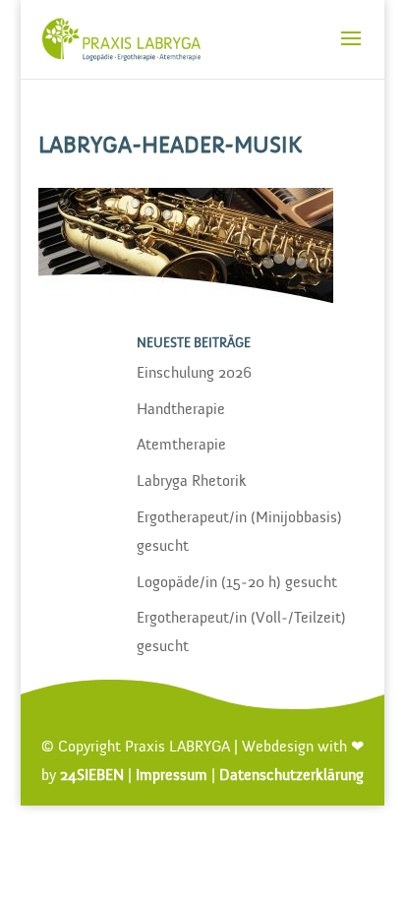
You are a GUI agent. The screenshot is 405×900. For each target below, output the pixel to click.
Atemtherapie (181, 445)
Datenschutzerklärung (291, 776)
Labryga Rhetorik (192, 482)
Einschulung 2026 (194, 374)
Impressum (171, 776)
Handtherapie (181, 410)
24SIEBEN (92, 776)
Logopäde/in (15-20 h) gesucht (237, 583)
